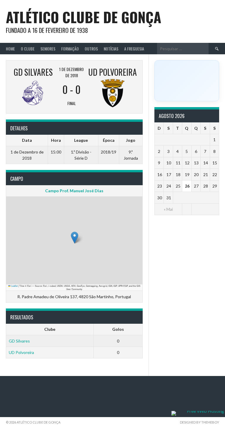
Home (10, 48)
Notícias (111, 48)
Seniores (47, 48)
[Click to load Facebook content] (186, 80)
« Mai (168, 209)
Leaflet (14, 285)
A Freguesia (134, 48)
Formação (70, 48)
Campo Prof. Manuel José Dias (74, 190)
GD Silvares (19, 340)
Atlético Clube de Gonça (83, 16)
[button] (74, 238)
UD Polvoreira (21, 352)
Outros (91, 48)
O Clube (28, 48)
